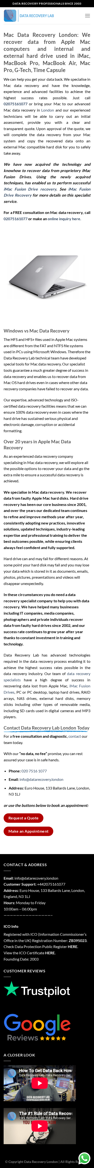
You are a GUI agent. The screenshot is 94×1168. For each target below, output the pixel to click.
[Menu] (87, 15)
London (47, 110)
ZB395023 (78, 940)
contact (74, 736)
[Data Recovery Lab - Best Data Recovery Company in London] (29, 15)
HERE (72, 946)
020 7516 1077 (34, 771)
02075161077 (15, 218)
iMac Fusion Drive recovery (30, 189)
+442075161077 (51, 884)
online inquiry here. (64, 218)
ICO (33, 934)
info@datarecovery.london (41, 779)
